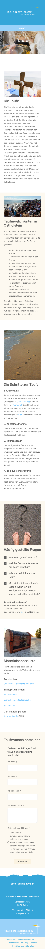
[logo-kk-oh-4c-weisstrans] (22, 3)
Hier (20, 415)
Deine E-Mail (14, 791)
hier (22, 612)
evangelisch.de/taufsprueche (17, 700)
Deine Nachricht (16, 805)
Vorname (12, 761)
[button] (22, 557)
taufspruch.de (10, 694)
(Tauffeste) (17, 405)
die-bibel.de (9, 706)
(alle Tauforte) (23, 401)
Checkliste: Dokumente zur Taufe (19, 684)
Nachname (13, 776)
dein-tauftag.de (11, 716)
